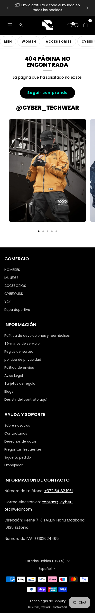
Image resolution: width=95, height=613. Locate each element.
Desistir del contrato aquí (25, 399)
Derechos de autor (20, 441)
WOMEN (29, 41)
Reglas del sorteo (18, 351)
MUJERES (11, 277)
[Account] (20, 25)
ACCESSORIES (59, 41)
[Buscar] (76, 25)
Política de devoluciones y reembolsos (37, 335)
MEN (8, 41)
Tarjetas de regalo (19, 383)
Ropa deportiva (17, 309)
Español (45, 568)
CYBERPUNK (13, 293)
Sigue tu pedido (17, 457)
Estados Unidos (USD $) (45, 561)
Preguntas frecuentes (23, 449)
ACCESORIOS (15, 285)
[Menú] (9, 25)
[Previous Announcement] (8, 8)
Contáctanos (15, 433)
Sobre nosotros (17, 425)
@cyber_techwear (47, 108)
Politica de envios (19, 367)
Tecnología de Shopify (48, 601)
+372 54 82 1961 (58, 490)
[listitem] (48, 8)
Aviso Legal (13, 375)
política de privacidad (22, 359)
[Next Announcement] (87, 8)
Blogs (8, 391)
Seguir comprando (47, 92)
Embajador (13, 465)
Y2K (7, 301)
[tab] (38, 231)
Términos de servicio (22, 343)
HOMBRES (12, 269)
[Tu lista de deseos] (70, 25)
